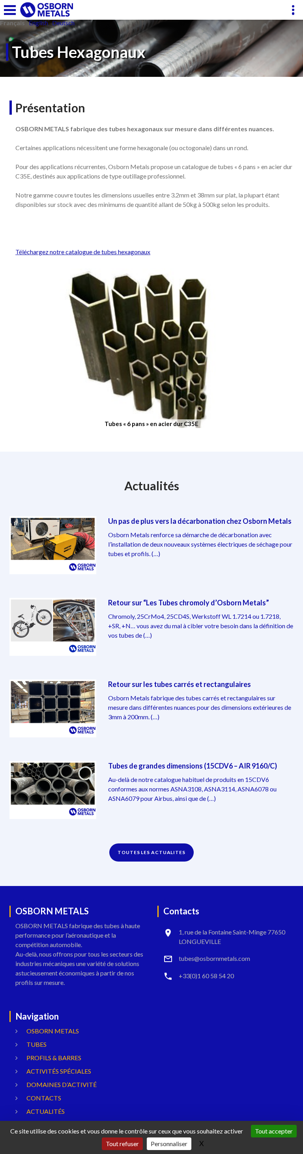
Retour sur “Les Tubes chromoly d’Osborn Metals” (188, 602)
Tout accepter (274, 1131)
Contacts (43, 1098)
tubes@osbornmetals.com (214, 958)
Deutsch (63, 23)
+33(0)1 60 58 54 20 (206, 975)
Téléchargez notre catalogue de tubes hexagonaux (82, 251)
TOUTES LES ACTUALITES (151, 852)
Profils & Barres (53, 1057)
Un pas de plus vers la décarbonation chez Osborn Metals (200, 521)
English (38, 23)
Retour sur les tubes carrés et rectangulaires (179, 684)
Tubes (36, 1044)
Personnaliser (169, 1143)
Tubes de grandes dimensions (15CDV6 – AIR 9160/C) (192, 765)
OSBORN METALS (52, 1031)
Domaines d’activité (61, 1084)
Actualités (45, 1111)
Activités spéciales (58, 1071)
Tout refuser (122, 1143)
